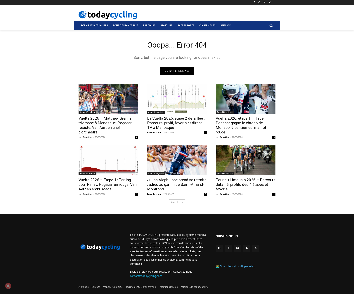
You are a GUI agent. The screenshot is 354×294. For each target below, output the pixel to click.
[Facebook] (254, 3)
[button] (271, 25)
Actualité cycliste (87, 112)
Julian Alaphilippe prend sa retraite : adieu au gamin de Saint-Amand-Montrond (176, 184)
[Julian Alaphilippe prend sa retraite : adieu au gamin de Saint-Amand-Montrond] (177, 160)
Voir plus (175, 202)
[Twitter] (270, 3)
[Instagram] (259, 3)
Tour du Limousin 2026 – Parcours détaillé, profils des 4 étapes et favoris (245, 184)
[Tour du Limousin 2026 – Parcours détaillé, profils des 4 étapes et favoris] (245, 160)
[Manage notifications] (8, 286)
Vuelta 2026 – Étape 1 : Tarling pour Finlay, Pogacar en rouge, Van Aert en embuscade (108, 184)
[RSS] (264, 3)
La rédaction (85, 137)
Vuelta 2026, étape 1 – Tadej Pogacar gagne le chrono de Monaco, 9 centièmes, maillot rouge (241, 125)
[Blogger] (219, 248)
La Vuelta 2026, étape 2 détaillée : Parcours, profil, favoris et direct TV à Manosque (176, 123)
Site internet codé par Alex (237, 266)
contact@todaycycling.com (146, 276)
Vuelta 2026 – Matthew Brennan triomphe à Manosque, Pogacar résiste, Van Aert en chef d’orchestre (106, 125)
